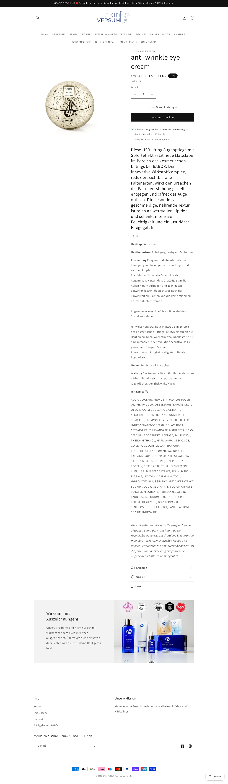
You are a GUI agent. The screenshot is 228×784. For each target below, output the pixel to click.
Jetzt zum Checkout (162, 117)
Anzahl (134, 87)
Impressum (40, 712)
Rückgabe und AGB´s (46, 725)
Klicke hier (121, 711)
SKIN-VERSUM (109, 776)
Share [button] (138, 586)
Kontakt (38, 719)
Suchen (38, 706)
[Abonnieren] (94, 746)
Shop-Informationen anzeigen (151, 139)
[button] (38, 18)
